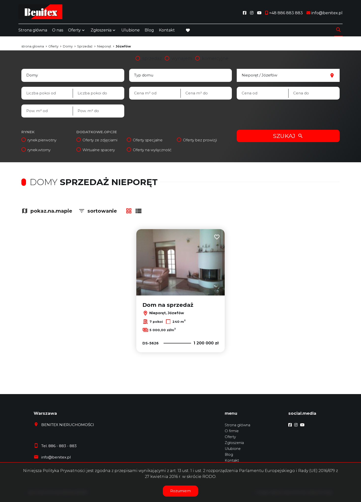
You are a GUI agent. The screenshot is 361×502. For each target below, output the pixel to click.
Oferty (74, 30)
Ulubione (130, 30)
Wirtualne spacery (99, 150)
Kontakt (167, 30)
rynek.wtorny (39, 150)
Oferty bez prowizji (200, 140)
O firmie (232, 431)
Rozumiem (180, 490)
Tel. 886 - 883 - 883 (59, 445)
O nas (57, 30)
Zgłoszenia (234, 443)
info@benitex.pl (56, 457)
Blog (149, 30)
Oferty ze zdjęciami (100, 140)
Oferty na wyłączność (152, 150)
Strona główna (32, 30)
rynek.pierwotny (42, 140)
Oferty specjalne (148, 140)
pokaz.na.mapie (51, 211)
